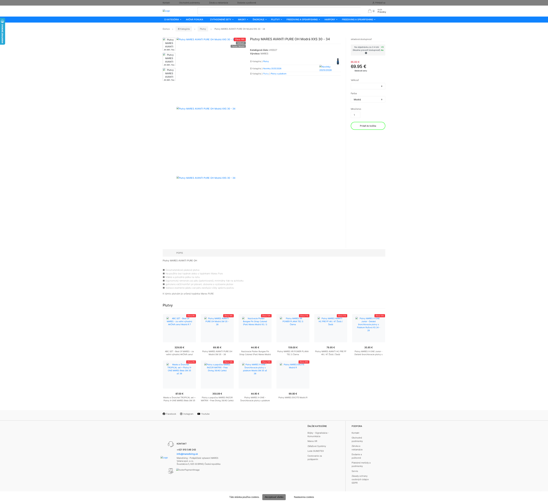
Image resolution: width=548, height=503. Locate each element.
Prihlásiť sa (380, 2)
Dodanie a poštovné (246, 2)
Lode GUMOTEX (316, 451)
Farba (354, 93)
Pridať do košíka (368, 125)
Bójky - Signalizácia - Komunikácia (318, 434)
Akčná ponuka (194, 19)
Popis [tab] (179, 252)
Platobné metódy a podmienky (361, 464)
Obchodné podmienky (189, 2)
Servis (355, 471)
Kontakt (166, 2)
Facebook (171, 414)
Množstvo (356, 108)
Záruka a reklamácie (218, 2)
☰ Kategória (171, 19)
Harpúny (330, 19)
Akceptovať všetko (274, 497)
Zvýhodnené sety (220, 19)
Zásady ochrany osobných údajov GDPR (360, 479)
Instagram (188, 414)
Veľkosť (355, 80)
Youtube (205, 414)
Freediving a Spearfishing (302, 19)
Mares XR (312, 441)
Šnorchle (258, 19)
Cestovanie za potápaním (315, 457)
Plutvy (275, 19)
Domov (166, 29)
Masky (242, 19)
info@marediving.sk (187, 453)
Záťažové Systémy (317, 446)
